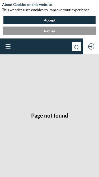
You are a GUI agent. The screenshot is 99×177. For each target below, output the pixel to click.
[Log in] (91, 46)
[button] (8, 46)
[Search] (76, 46)
